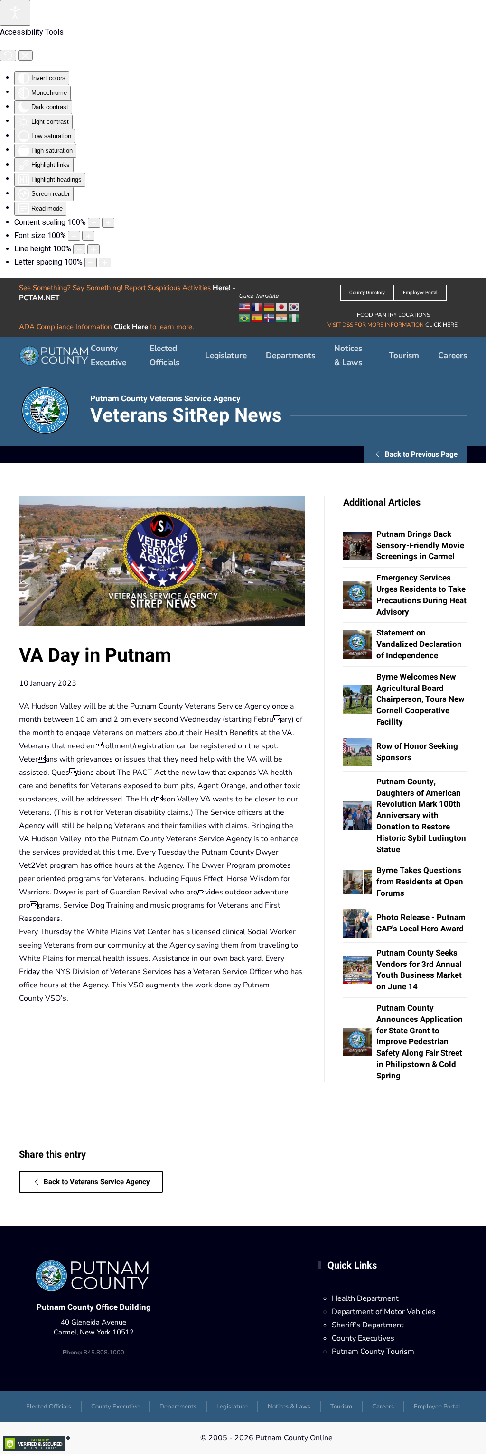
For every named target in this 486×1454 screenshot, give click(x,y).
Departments (177, 1406)
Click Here (131, 326)
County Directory (367, 292)
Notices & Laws (348, 355)
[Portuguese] (245, 318)
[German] (269, 306)
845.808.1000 (93, 1352)
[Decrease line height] (79, 249)
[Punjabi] (282, 318)
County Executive (108, 355)
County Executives (363, 1338)
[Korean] (294, 306)
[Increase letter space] (105, 262)
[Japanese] (282, 306)
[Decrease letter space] (90, 262)
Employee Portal (420, 292)
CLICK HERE (441, 325)
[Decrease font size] (74, 236)
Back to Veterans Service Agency (97, 1182)
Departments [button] (290, 355)
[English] (245, 306)
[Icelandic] (269, 318)
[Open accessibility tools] (15, 13)
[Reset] (8, 55)
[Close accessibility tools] (25, 55)
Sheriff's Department (368, 1325)
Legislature (226, 355)
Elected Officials (164, 355)
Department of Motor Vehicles (384, 1312)
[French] (257, 306)
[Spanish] (257, 318)
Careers (452, 355)
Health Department (365, 1298)
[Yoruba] (294, 318)
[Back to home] (55, 356)
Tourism (404, 355)
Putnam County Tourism (373, 1351)
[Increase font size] (88, 236)
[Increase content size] (108, 223)
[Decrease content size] (94, 223)
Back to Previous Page (421, 454)
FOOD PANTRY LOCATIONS (393, 315)
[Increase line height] (93, 249)
